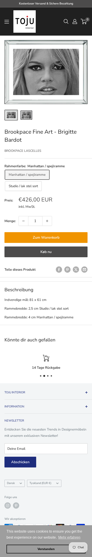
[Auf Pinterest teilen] (67, 269)
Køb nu (46, 251)
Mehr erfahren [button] (69, 537)
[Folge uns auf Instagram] (7, 505)
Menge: (10, 221)
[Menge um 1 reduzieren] (23, 221)
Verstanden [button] (46, 549)
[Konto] (75, 21)
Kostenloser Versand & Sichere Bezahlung (46, 4)
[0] (84, 21)
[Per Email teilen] (84, 269)
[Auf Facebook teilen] (59, 269)
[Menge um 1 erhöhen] (47, 221)
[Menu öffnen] (6, 22)
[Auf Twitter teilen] (76, 269)
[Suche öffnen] (66, 21)
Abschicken (20, 462)
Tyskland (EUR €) (40, 483)
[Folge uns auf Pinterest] (16, 505)
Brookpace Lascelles (22, 151)
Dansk (11, 483)
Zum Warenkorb (46, 237)
